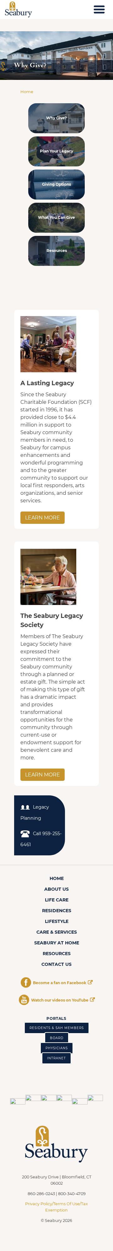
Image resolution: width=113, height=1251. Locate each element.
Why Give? (56, 118)
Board (56, 1038)
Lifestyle (56, 921)
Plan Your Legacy (56, 151)
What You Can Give (56, 217)
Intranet (56, 1058)
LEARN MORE (42, 518)
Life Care (56, 900)
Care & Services (56, 932)
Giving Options (56, 184)
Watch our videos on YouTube (60, 1000)
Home (26, 91)
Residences (56, 910)
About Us (56, 889)
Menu (99, 9)
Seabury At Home (56, 943)
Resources (56, 250)
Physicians (57, 1048)
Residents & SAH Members (57, 1028)
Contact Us (56, 964)
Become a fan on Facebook (59, 982)
